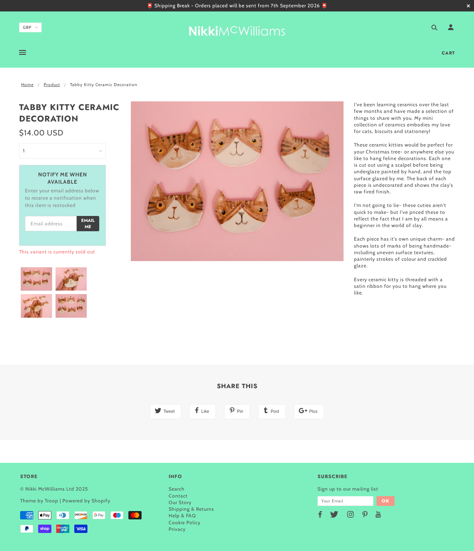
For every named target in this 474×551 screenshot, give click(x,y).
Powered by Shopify (86, 501)
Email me (88, 223)
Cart (448, 53)
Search (177, 489)
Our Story (180, 502)
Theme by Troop (39, 501)
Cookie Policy (185, 522)
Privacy (177, 529)
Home (27, 84)
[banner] (237, 29)
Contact (178, 496)
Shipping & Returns (191, 509)
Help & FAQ (182, 515)
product (52, 84)
